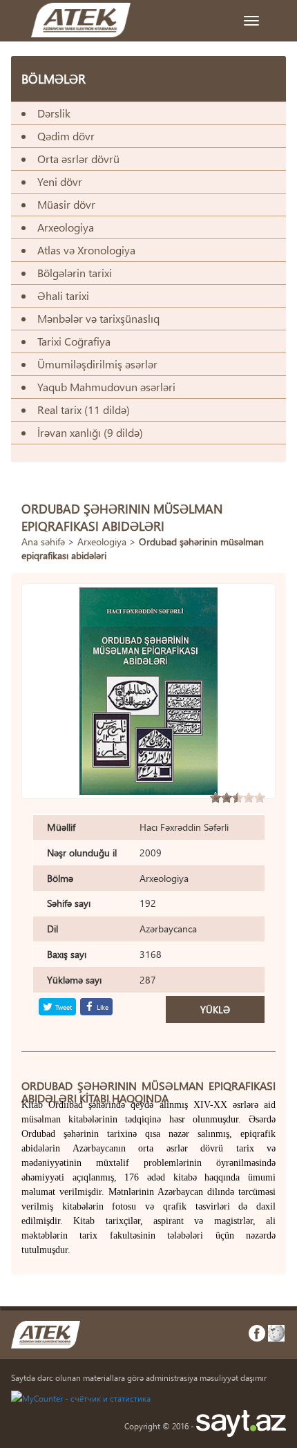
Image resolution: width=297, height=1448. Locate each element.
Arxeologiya (101, 541)
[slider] (237, 797)
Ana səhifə (43, 541)
